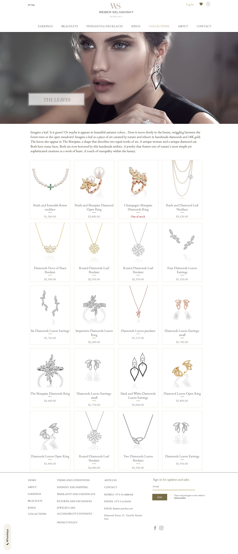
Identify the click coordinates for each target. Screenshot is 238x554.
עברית (31, 5)
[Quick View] (50, 180)
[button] (208, 4)
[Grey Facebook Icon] (155, 528)
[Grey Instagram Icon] (161, 528)
